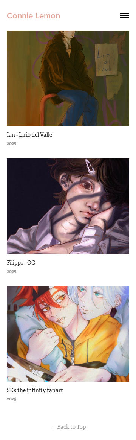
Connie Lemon (33, 15)
